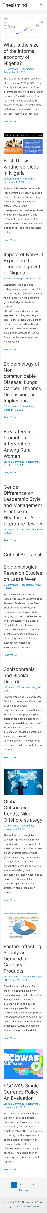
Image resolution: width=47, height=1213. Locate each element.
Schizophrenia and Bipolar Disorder (19, 675)
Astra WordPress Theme (25, 1206)
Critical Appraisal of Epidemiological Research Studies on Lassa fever (23, 567)
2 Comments (11, 825)
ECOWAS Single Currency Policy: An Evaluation (22, 1092)
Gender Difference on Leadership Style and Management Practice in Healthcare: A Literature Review (23, 505)
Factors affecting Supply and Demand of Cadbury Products (22, 959)
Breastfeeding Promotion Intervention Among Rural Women (19, 444)
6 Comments (11, 584)
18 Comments (11, 976)
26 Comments (11, 178)
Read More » (11, 121)
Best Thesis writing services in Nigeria (21, 167)
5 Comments (11, 69)
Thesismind (15, 5)
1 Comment (10, 529)
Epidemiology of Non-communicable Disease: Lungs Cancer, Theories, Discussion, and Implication (23, 382)
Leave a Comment (14, 461)
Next (23, 1190)
